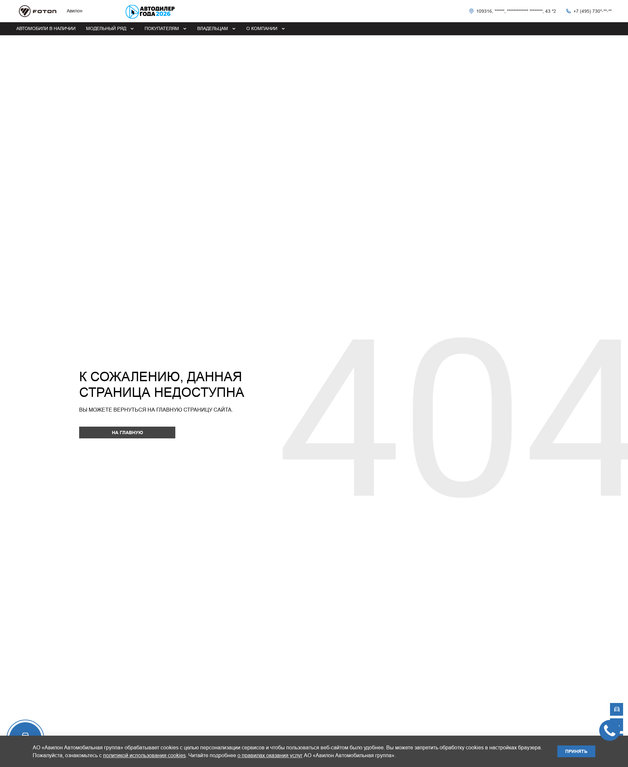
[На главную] (37, 11)
